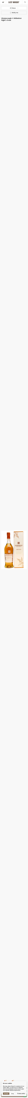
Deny (12, 1093)
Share (14, 8)
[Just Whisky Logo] (14, 2)
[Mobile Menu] (3, 2)
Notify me (15, 12)
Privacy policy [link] (21, 1093)
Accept (6, 1093)
